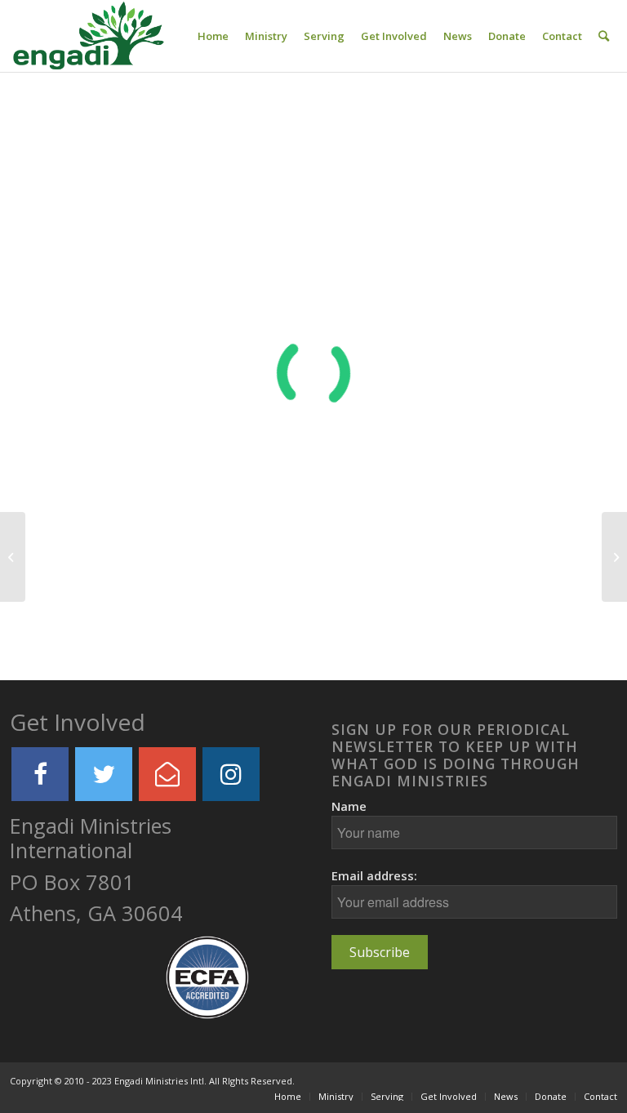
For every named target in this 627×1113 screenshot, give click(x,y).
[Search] (603, 36)
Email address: (374, 875)
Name (349, 806)
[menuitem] (213, 36)
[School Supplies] (12, 557)
